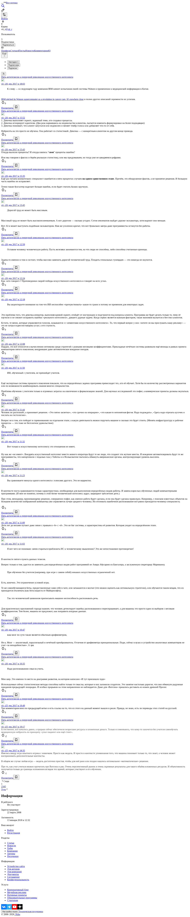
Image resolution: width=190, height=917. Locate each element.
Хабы (10, 848)
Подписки (12, 68)
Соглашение (13, 877)
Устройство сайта (16, 866)
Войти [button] (4, 18)
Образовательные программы (22, 897)
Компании (12, 851)
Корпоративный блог (18, 889)
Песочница (12, 856)
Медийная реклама (16, 892)
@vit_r (8, 29)
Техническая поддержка (31, 911)
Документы (13, 874)
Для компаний (14, 871)
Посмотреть (7, 108)
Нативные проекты (17, 895)
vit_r (3, 84)
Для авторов (13, 869)
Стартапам (12, 900)
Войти (10, 830)
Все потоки (12, 2)
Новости (29, 50)
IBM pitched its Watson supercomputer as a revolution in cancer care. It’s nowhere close (42, 99)
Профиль (5, 50)
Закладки (13, 62)
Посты (22, 50)
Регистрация (13, 833)
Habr (17, 914)
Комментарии (42, 50)
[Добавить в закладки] (16, 107)
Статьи (14, 50)
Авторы (11, 853)
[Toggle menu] (2, 3)
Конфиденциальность (18, 879)
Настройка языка (10, 911)
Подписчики (13, 65)
